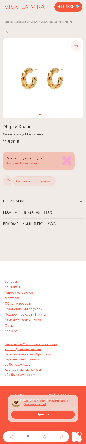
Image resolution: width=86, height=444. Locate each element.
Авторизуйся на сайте (21, 163)
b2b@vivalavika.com (20, 374)
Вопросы (11, 281)
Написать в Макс (18, 344)
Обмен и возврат (18, 303)
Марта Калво (17, 126)
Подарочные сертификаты (25, 314)
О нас (9, 325)
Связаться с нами (44, 344)
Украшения (22, 22)
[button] (40, 114)
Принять (43, 414)
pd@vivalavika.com (19, 364)
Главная (9, 22)
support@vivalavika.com (23, 349)
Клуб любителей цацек (23, 320)
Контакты (12, 287)
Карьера (11, 331)
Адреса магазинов (19, 292)
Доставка (12, 298)
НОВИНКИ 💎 (68, 6)
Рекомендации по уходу (23, 309)
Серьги (34, 22)
